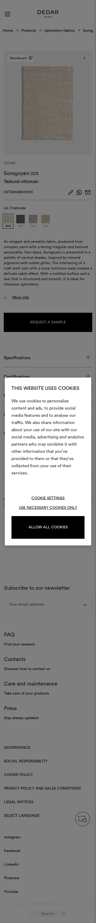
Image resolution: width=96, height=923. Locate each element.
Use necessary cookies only (48, 508)
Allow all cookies (48, 527)
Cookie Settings (48, 498)
